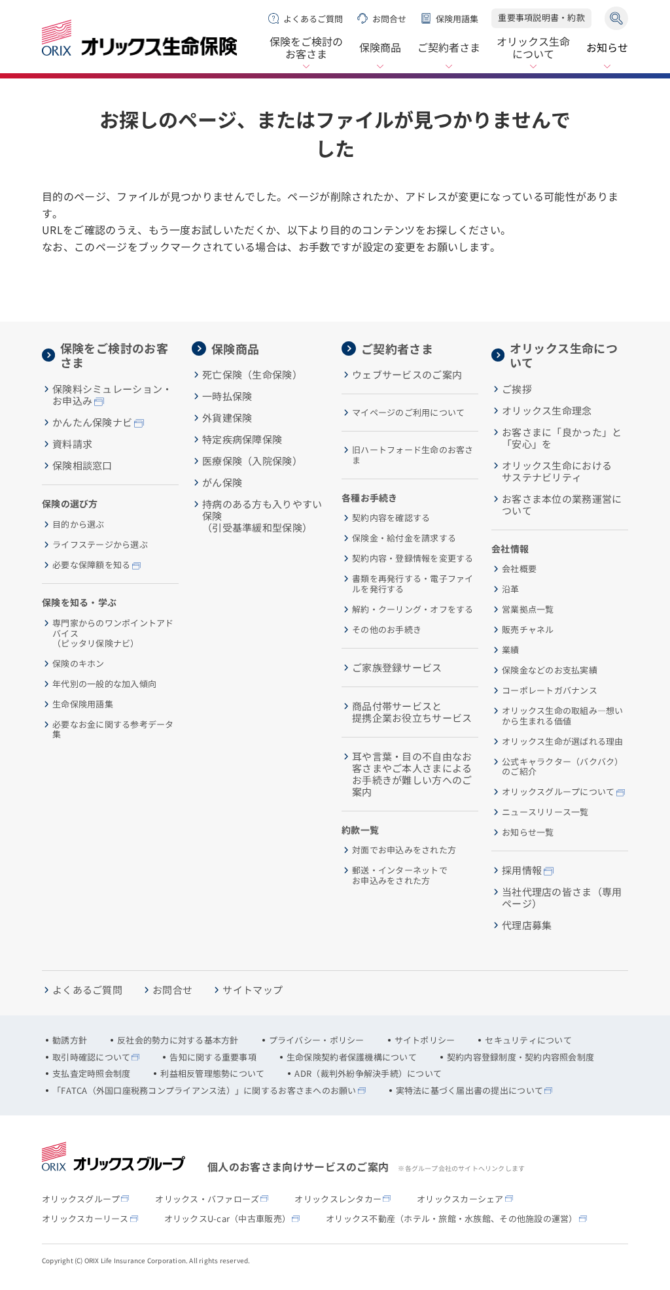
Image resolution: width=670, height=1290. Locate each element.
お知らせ (607, 47)
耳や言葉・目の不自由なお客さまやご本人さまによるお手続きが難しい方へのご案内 (412, 774)
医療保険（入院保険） (252, 461)
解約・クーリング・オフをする (413, 609)
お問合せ (389, 18)
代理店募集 (527, 925)
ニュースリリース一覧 (545, 812)
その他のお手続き (386, 629)
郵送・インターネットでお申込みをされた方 (400, 875)
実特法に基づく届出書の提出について (469, 1090)
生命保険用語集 (82, 704)
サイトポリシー (425, 1040)
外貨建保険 (227, 418)
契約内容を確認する (391, 518)
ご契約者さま (448, 47)
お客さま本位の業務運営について (562, 505)
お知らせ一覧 (528, 832)
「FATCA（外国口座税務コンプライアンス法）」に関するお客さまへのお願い (204, 1090)
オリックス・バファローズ (207, 1199)
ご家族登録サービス (397, 667)
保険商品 (380, 47)
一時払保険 (227, 396)
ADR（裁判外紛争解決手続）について (368, 1073)
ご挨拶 (517, 389)
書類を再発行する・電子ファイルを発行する (413, 583)
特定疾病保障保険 (242, 439)
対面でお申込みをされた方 (404, 850)
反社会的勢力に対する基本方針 (178, 1040)
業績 (511, 650)
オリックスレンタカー (337, 1199)
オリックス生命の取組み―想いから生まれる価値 (563, 715)
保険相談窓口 (82, 465)
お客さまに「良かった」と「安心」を (562, 438)
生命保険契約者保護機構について (352, 1057)
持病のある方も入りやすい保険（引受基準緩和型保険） (262, 516)
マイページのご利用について (408, 412)
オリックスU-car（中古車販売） (227, 1219)
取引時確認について (91, 1057)
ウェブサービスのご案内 (407, 375)
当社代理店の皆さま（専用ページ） (562, 897)
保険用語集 (457, 18)
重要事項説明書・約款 (541, 17)
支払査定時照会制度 (91, 1073)
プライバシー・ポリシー (316, 1040)
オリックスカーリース (85, 1219)
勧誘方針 (69, 1040)
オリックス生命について (533, 48)
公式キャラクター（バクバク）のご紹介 (563, 766)
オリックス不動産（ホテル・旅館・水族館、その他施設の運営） (452, 1219)
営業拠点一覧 (528, 609)
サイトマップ (252, 990)
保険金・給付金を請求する (404, 538)
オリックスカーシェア (460, 1199)
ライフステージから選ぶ (100, 544)
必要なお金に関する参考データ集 (113, 729)
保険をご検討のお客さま (306, 48)
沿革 (511, 589)
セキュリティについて (528, 1040)
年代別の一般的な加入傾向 (104, 684)
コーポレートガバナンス (549, 690)
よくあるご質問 (313, 18)
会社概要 (519, 569)
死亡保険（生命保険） (252, 375)
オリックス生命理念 (547, 410)
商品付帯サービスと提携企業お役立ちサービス (412, 712)
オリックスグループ (81, 1199)
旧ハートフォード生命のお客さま (413, 455)
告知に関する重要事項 (212, 1057)
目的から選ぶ (78, 524)
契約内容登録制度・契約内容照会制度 (520, 1057)
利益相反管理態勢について (212, 1073)
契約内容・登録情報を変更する (413, 558)
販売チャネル (528, 629)
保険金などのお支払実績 (549, 670)
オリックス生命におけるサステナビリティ (557, 471)
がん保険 (222, 482)
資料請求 (72, 444)
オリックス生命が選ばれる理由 (563, 741)
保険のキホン (78, 663)
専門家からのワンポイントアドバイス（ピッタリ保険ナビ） (113, 633)
